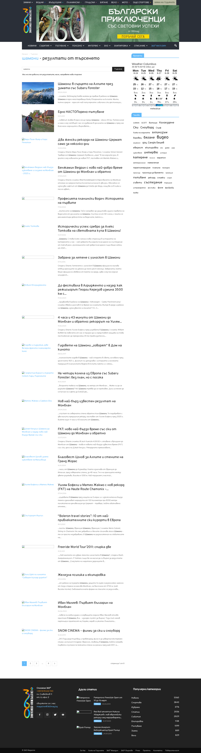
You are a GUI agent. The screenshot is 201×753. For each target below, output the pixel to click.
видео (162, 137)
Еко (106, 46)
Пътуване (60, 46)
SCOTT (144, 123)
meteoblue (155, 109)
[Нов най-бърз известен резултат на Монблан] (38, 410)
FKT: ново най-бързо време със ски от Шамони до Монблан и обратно (87, 431)
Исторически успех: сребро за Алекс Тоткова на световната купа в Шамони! (89, 229)
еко (161, 148)
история (163, 153)
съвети (137, 182)
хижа (135, 192)
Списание (139, 46)
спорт (169, 178)
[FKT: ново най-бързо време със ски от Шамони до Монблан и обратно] (38, 438)
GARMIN (136, 123)
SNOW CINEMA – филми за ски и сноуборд (89, 631)
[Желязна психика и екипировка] (38, 584)
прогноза (136, 173)
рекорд (151, 177)
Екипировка (121, 46)
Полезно (77, 46)
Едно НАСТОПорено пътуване (81, 112)
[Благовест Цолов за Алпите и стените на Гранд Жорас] (38, 466)
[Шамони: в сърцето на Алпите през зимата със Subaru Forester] (38, 93)
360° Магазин (158, 46)
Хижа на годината (141, 133)
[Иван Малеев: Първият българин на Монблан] (38, 612)
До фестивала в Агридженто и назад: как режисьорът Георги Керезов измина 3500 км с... (90, 290)
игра (173, 148)
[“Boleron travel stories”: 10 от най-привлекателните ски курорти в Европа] (38, 525)
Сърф (158, 128)
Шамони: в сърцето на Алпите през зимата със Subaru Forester (85, 86)
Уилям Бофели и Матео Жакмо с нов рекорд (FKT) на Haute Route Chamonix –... (91, 487)
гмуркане (136, 143)
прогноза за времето (152, 173)
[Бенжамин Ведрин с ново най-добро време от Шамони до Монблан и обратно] (38, 177)
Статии (135, 712)
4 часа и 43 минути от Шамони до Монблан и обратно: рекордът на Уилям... (90, 320)
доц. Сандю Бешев (153, 142)
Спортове (136, 702)
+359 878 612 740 (45, 691)
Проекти (147, 750)
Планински (73, 2)
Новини (32, 46)
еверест (138, 147)
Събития (44, 46)
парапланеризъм (141, 167)
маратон (161, 158)
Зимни (27, 2)
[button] (175, 45)
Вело (114, 2)
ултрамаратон (139, 188)
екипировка (151, 147)
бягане (149, 137)
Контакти (157, 750)
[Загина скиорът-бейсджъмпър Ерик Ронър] (84, 731)
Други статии (87, 689)
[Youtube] (63, 715)
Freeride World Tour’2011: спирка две (84, 547)
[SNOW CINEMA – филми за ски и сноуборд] (38, 640)
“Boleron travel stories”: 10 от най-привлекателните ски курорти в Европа (89, 518)
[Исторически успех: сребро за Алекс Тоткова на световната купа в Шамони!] (38, 236)
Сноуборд (147, 127)
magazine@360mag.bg (47, 706)
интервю (151, 152)
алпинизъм (159, 132)
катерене (140, 157)
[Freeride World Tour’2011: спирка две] (38, 556)
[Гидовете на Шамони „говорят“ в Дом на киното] (38, 355)
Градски (90, 2)
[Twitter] (55, 715)
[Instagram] (47, 715)
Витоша (153, 123)
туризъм (168, 183)
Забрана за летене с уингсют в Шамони (89, 258)
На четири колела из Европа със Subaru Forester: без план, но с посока (88, 376)
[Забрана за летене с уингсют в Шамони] (38, 267)
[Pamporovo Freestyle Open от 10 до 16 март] (84, 701)
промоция (169, 173)
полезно (166, 168)
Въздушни (55, 2)
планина (156, 168)
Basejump (98, 734)
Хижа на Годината (164, 2)
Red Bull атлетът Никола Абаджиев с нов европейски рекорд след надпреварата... (108, 715)
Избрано (98, 721)
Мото (125, 2)
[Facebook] (40, 715)
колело (152, 158)
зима (167, 148)
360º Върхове (127, 750)
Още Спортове (141, 2)
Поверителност (172, 750)
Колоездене (166, 122)
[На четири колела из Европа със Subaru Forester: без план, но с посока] (38, 383)
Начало (25, 54)
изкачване (137, 153)
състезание (153, 182)
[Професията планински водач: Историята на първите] (38, 208)
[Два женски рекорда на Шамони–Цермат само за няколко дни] (38, 149)
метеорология (139, 163)
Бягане (104, 2)
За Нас (82, 750)
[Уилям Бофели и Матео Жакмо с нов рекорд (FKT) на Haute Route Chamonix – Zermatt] (38, 494)
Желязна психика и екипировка (82, 575)
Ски (135, 127)
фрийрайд (169, 188)
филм (160, 187)
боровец (137, 137)
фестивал (152, 188)
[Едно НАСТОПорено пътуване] (38, 121)
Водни (40, 2)
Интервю (93, 46)
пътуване (139, 177)
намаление (153, 162)
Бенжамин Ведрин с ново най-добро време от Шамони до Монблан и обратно (90, 170)
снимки (161, 177)
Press (138, 750)
